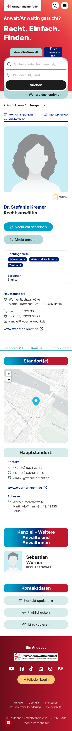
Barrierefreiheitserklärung (25, 707)
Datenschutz (54, 707)
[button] (36, 401)
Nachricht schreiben (31, 227)
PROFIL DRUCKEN (58, 114)
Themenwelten (53, 52)
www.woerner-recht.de (21, 329)
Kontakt (18, 702)
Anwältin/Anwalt (26, 52)
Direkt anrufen (26, 240)
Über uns (34, 702)
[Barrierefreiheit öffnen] (55, 5)
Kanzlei (36, 348)
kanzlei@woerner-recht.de (27, 321)
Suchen (36, 85)
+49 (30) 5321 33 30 (23, 311)
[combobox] (36, 64)
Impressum (51, 702)
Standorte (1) (13, 348)
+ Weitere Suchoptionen (43, 94)
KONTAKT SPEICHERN (20, 114)
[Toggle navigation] (64, 5)
